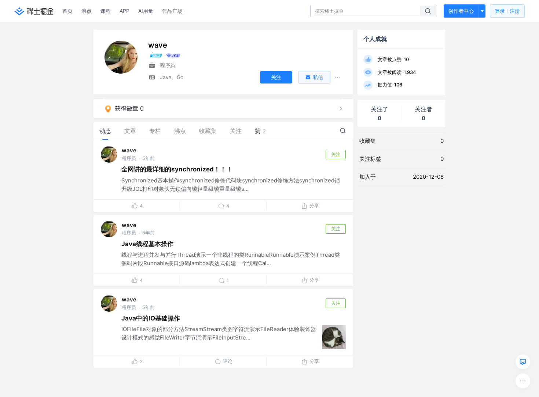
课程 (105, 11)
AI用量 (145, 11)
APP (124, 11)
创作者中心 (461, 11)
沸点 (86, 11)
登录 (507, 11)
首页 (67, 11)
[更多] (523, 381)
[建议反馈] (523, 362)
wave (129, 150)
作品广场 (172, 11)
